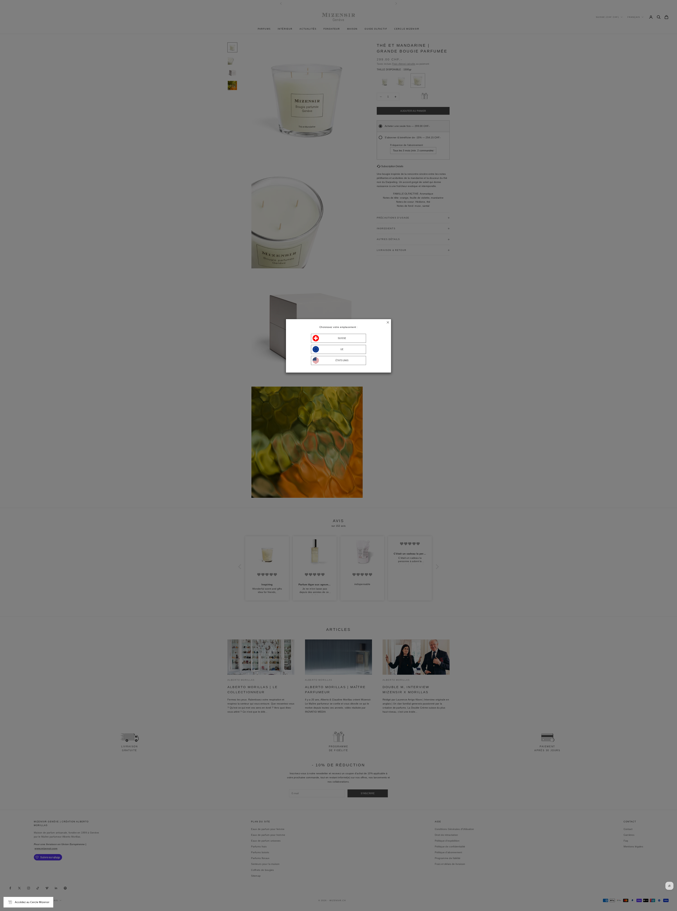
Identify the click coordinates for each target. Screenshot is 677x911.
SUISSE (342, 338)
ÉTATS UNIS (342, 360)
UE (342, 349)
